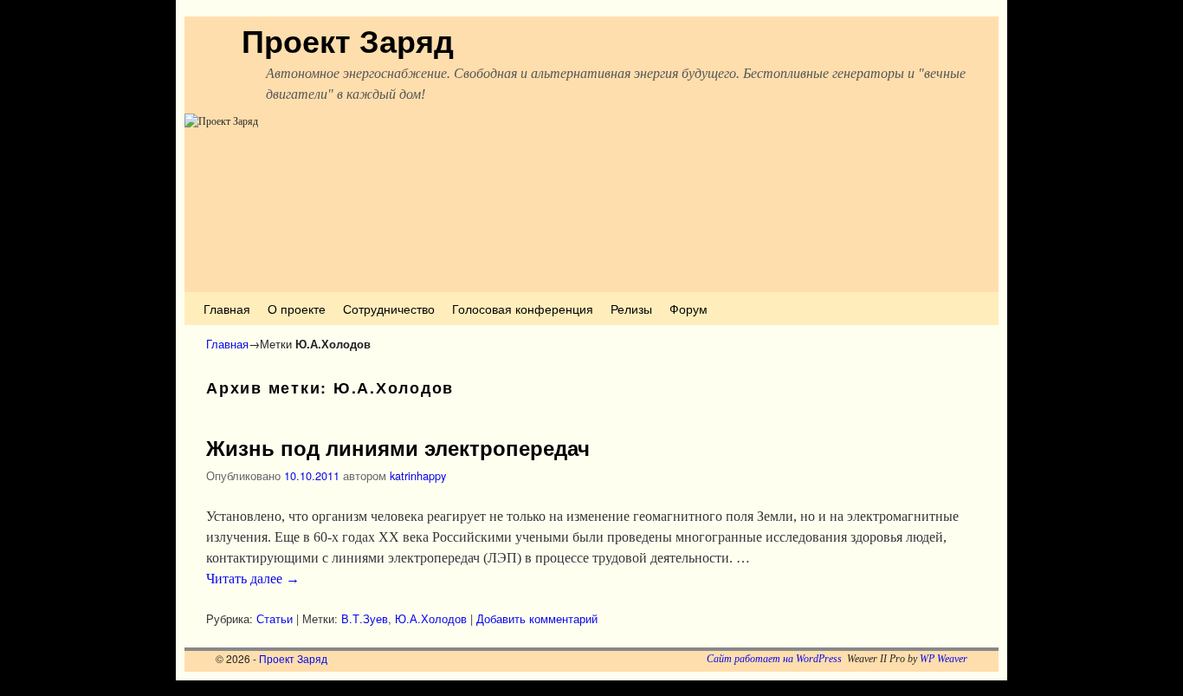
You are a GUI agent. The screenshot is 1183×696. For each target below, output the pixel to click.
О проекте (297, 308)
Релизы (631, 308)
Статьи (274, 618)
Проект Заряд (348, 39)
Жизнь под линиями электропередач (398, 447)
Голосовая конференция (522, 308)
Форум (688, 308)
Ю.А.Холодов (431, 618)
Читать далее (253, 578)
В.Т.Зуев (364, 618)
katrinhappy (418, 475)
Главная (227, 308)
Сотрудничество (389, 308)
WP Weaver (943, 659)
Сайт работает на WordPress (774, 659)
